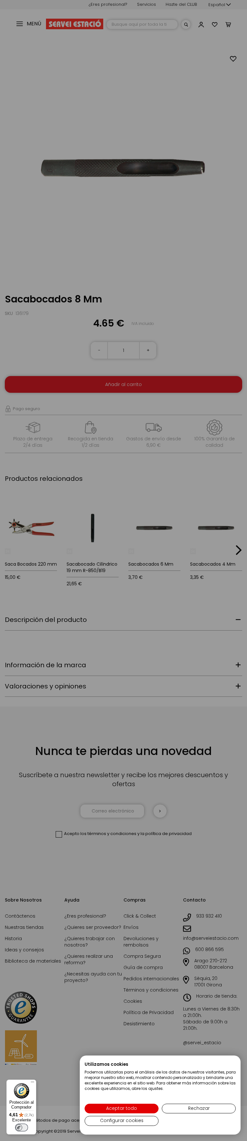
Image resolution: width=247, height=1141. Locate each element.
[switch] (21, 1127)
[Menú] (32, 1083)
